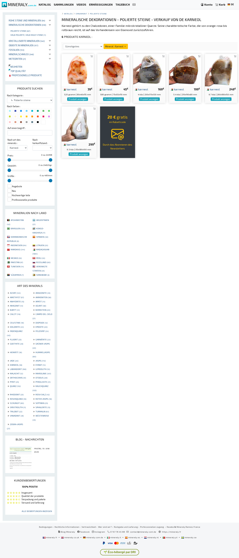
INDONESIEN (18, 245)
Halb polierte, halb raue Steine (28, 35)
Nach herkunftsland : (40, 141)
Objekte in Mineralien (23, 45)
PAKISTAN (17, 262)
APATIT (40, 301)
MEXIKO (16, 258)
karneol (71, 89)
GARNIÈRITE (43, 339)
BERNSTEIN (43, 310)
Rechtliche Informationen (67, 527)
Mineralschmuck (21, 54)
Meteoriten (17, 58)
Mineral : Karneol (114, 46)
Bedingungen (45, 527)
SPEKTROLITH (18, 407)
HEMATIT (16, 352)
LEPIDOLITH (43, 369)
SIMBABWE (42, 275)
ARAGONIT (16, 305)
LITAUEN (42, 245)
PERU (40, 258)
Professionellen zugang (152, 527)
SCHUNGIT (17, 403)
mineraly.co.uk (72, 537)
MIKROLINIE (43, 373)
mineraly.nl (153, 537)
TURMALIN (42, 411)
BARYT (15, 310)
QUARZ (15, 386)
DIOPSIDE (42, 322)
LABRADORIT (18, 369)
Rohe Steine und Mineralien (27, 20)
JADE (14, 360)
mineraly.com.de (95, 537)
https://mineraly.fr (171, 532)
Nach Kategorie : (15, 95)
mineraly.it (116, 537)
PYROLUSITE (43, 382)
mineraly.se (190, 537)
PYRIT (14, 382)
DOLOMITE (17, 327)
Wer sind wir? (105, 527)
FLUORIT (15, 339)
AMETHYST (17, 297)
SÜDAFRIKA (17, 275)
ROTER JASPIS (44, 399)
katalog (68, 13)
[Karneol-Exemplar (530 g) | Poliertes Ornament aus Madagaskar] (78, 69)
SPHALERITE (43, 407)
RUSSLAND (43, 262)
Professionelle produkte (26, 75)
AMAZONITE (43, 293)
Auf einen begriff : (17, 128)
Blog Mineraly (67, 532)
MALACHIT (16, 373)
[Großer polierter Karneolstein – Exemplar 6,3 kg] (79, 123)
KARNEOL (16, 365)
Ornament (81, 13)
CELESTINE (17, 322)
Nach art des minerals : (14, 141)
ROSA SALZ (43, 394)
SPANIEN (42, 237)
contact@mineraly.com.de (143, 532)
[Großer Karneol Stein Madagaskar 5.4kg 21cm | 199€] (185, 69)
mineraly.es (134, 537)
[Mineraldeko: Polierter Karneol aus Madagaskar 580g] (113, 69)
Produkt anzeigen (78, 99)
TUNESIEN (17, 266)
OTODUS (41, 377)
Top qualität (17, 71)
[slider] (9, 160)
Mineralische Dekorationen (27, 24)
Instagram (99, 532)
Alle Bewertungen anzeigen (37, 511)
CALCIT (15, 314)
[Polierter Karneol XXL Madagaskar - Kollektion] (221, 69)
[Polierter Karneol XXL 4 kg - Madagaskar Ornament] (149, 69)
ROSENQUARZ (18, 399)
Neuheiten (15, 66)
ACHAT (15, 293)
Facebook (84, 532)
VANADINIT (17, 415)
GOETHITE (16, 343)
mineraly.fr (51, 537)
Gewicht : (12, 165)
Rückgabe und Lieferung (126, 527)
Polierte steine (20, 31)
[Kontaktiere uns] (134, 4)
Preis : (11, 155)
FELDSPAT (42, 331)
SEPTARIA (42, 403)
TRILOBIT (16, 411)
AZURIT (41, 305)
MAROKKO (18, 249)
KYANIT (40, 365)
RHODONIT (16, 394)
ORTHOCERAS (18, 377)
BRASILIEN (18, 228)
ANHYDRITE (17, 301)
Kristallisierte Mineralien (27, 40)
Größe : (11, 176)
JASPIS (41, 360)
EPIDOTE (41, 327)
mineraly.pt (171, 537)
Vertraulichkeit (89, 527)
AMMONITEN (43, 297)
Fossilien (16, 49)
